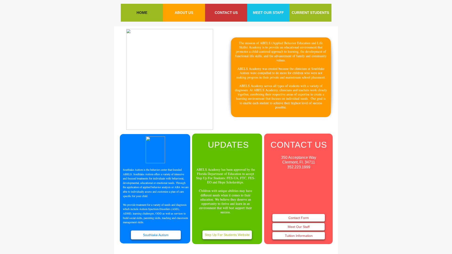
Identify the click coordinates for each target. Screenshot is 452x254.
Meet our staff (268, 13)
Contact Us (226, 13)
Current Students (310, 13)
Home (142, 13)
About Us (184, 13)
